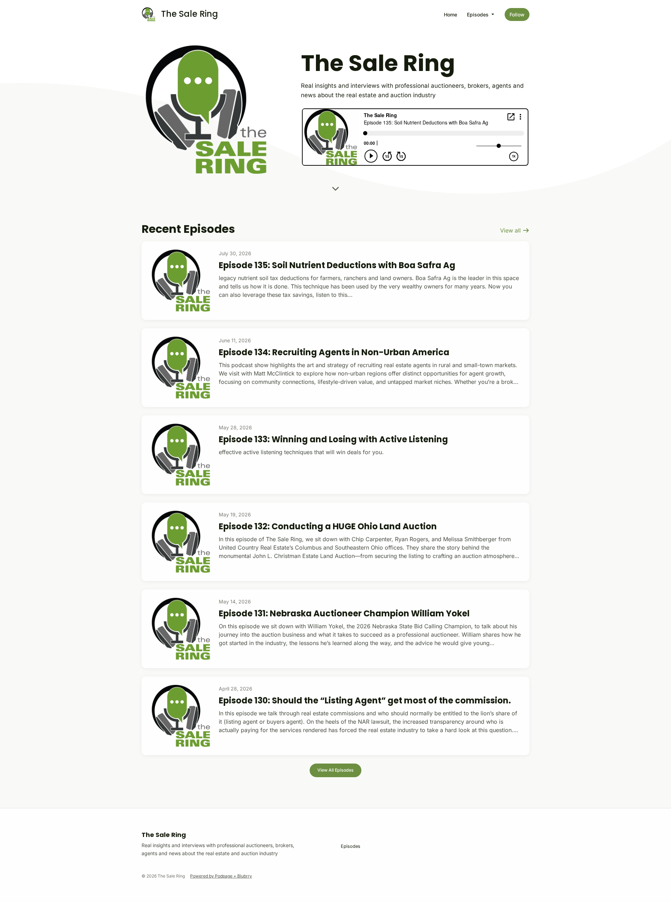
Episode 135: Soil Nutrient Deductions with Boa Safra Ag (337, 265)
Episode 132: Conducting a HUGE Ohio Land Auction (328, 526)
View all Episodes (335, 770)
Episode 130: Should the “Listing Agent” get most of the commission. (365, 700)
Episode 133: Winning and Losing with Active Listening (333, 439)
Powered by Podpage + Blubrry (221, 876)
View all (511, 230)
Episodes (478, 14)
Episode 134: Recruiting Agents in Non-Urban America (334, 352)
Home (450, 14)
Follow (517, 14)
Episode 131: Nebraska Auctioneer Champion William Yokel (344, 613)
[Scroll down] (335, 186)
